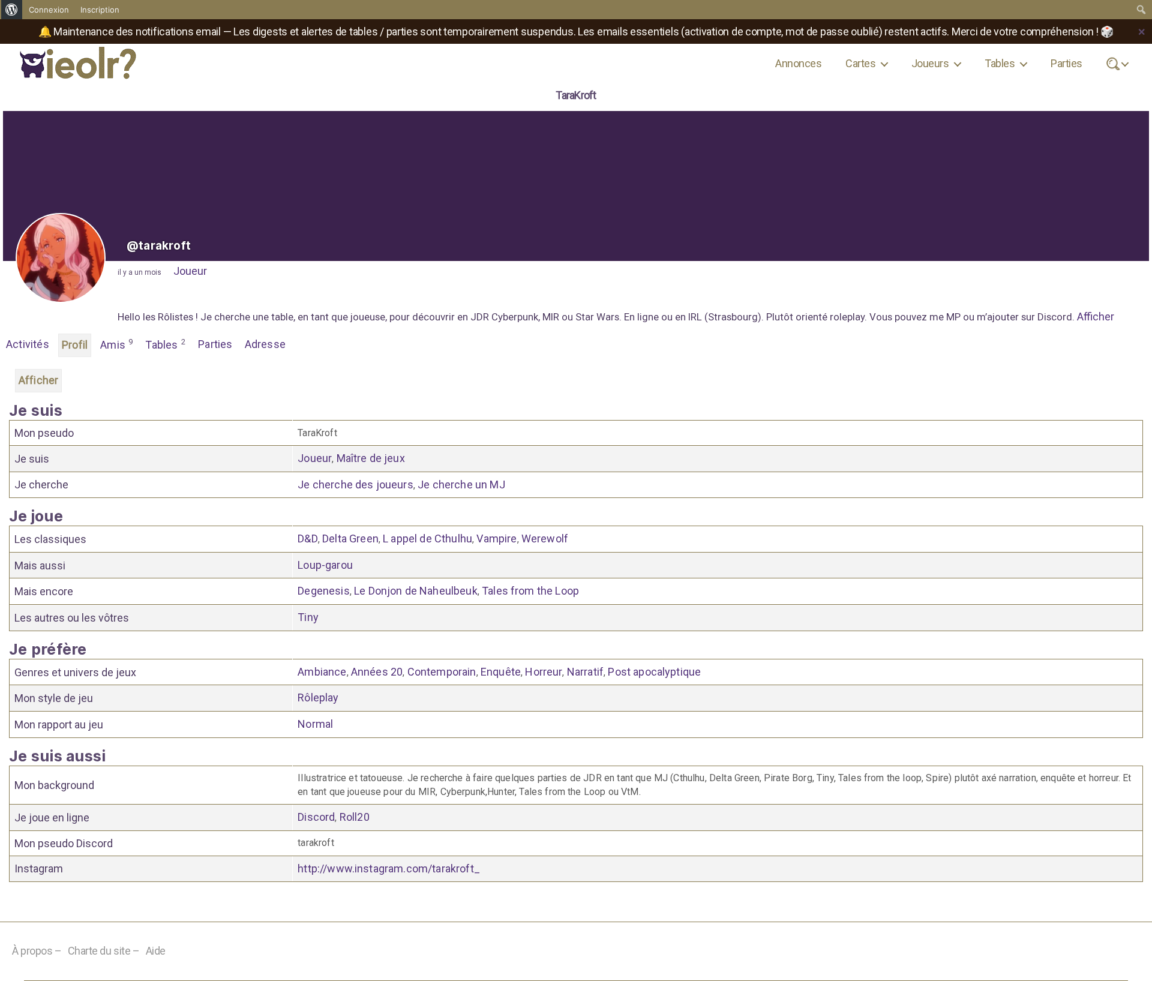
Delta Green (350, 538)
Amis (116, 344)
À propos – (37, 950)
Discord (316, 817)
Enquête (501, 671)
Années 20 (377, 671)
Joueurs (930, 63)
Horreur (543, 671)
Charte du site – (104, 950)
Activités (27, 344)
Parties (1066, 63)
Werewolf (544, 538)
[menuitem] (11, 9)
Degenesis (323, 590)
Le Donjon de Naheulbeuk (416, 590)
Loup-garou (325, 565)
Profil (75, 344)
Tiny (308, 617)
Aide (156, 950)
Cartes (860, 63)
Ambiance (322, 671)
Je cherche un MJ (461, 484)
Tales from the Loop (530, 590)
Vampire (496, 538)
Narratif (585, 671)
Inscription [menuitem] (99, 9)
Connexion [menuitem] (49, 9)
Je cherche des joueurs (355, 484)
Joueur (190, 271)
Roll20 (355, 817)
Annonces (798, 63)
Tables (1000, 63)
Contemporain (441, 671)
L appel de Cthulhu (427, 538)
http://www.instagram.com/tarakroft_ (389, 868)
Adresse (265, 344)
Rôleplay (318, 697)
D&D (307, 538)
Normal (315, 724)
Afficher (1095, 316)
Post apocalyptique (654, 671)
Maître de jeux (371, 458)
